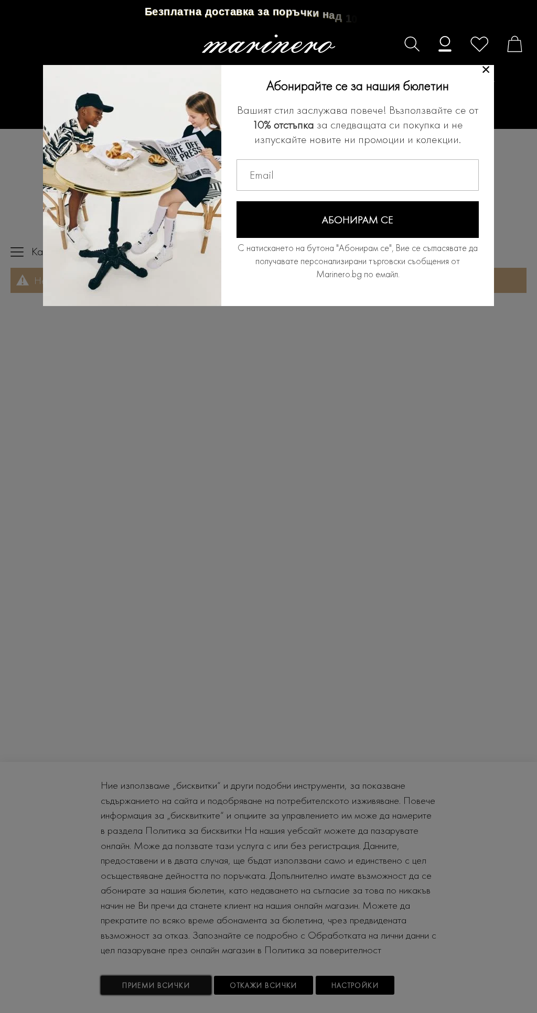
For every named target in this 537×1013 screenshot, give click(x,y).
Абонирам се (357, 219)
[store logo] (269, 44)
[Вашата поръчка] (509, 45)
